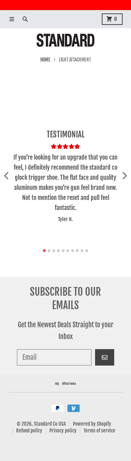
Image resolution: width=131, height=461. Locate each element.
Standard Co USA (50, 424)
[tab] (44, 250)
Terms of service (99, 430)
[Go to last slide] (6, 175)
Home (45, 59)
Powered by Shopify (92, 424)
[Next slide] (124, 175)
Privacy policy (63, 430)
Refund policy (29, 430)
